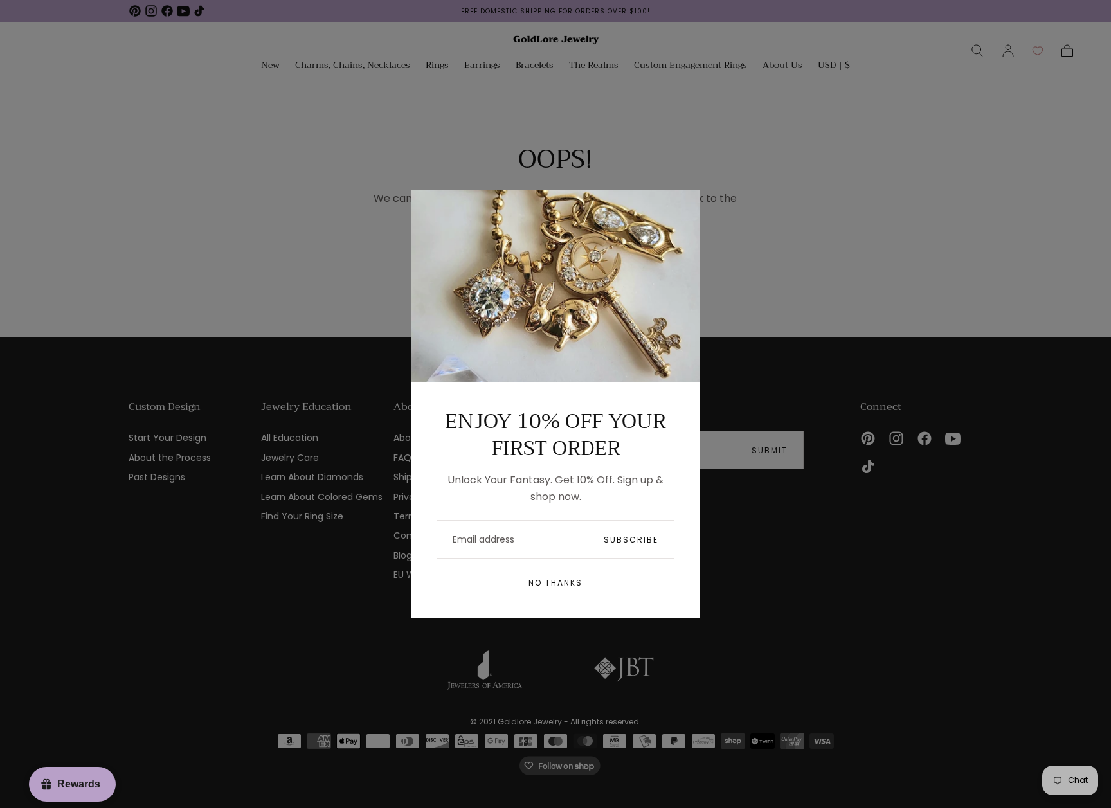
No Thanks (555, 582)
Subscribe (631, 539)
